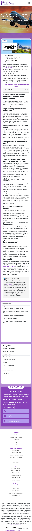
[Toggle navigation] (29, 3)
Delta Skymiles (7, 357)
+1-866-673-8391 (7, 68)
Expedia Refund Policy (16, 437)
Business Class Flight (16, 452)
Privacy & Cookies (16, 530)
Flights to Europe (16, 477)
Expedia (5, 362)
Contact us (16, 439)
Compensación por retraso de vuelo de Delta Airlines (15, 312)
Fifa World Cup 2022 (8, 365)
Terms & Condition (6, 530)
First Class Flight (16, 450)
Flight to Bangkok (16, 470)
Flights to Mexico (16, 468)
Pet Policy (16, 488)
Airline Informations (8, 351)
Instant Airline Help (8, 371)
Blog (7, 19)
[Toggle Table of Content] (26, 90)
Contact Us (9, 408)
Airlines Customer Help (9, 348)
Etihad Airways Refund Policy (10, 318)
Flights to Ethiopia (16, 475)
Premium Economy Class (16, 455)
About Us (16, 435)
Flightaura (9, 284)
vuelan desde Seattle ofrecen (14, 265)
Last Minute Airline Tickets (16, 493)
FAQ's (16, 442)
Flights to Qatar (16, 480)
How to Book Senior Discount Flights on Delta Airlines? (15, 322)
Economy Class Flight (9, 359)
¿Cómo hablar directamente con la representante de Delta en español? (13, 307)
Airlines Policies (7, 354)
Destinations (16, 460)
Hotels (5, 368)
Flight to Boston (16, 473)
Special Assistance (16, 486)
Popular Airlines (16, 495)
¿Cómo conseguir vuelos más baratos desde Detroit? (16, 85)
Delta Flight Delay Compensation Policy (13, 315)
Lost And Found (16, 491)
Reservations (16, 462)
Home (2, 19)
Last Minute (6, 373)
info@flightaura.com (16, 525)
